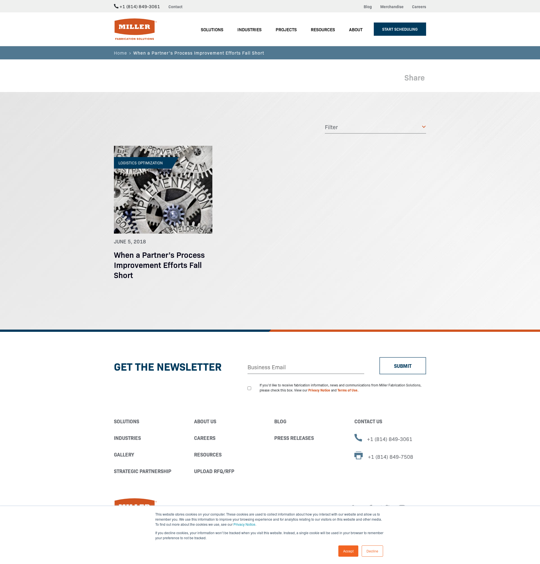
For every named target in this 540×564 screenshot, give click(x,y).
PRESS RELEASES (294, 437)
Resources (208, 454)
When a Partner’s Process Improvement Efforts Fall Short (159, 264)
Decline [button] (372, 551)
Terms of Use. (348, 390)
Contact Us (368, 421)
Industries (127, 437)
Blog (368, 6)
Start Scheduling (400, 29)
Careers (419, 6)
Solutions (126, 421)
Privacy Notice (244, 524)
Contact (175, 6)
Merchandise (392, 6)
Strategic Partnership (142, 471)
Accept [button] (348, 551)
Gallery (124, 454)
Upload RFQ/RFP (214, 471)
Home (120, 53)
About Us (205, 421)
